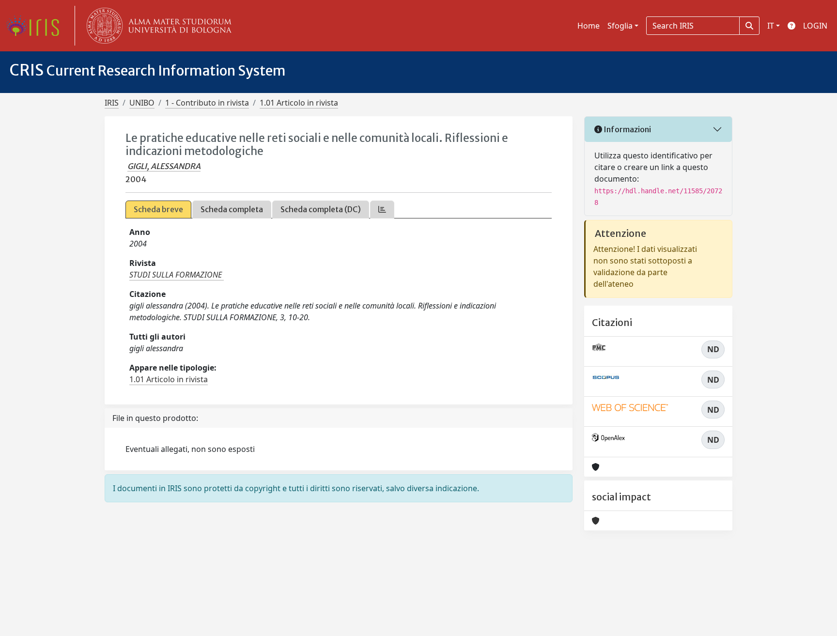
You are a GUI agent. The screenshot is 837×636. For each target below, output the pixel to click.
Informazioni (626, 129)
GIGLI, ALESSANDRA (164, 166)
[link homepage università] (157, 26)
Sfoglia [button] (620, 25)
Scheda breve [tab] (158, 209)
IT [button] (770, 25)
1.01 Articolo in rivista (299, 102)
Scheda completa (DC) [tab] (320, 209)
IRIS (112, 102)
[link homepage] (36, 26)
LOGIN (815, 25)
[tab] (382, 209)
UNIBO (142, 102)
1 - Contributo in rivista (207, 102)
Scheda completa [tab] (232, 209)
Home (588, 25)
